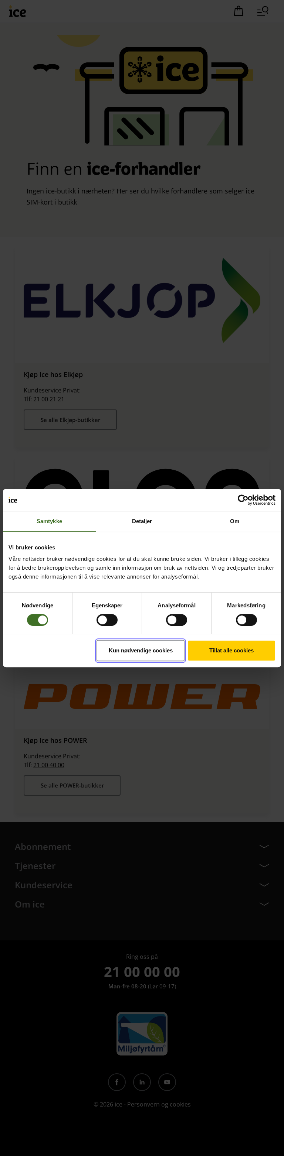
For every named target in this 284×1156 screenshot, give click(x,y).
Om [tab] (234, 521)
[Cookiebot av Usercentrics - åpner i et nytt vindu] (243, 499)
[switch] (107, 620)
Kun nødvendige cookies (141, 650)
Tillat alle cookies (231, 650)
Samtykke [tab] (49, 521)
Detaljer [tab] (142, 521)
